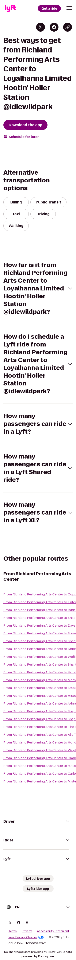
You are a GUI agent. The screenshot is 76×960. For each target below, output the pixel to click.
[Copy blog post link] (67, 27)
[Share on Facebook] (54, 27)
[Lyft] (10, 8)
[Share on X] (40, 27)
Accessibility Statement (53, 931)
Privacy (27, 931)
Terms (12, 931)
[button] (69, 8)
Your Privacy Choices (22, 937)
